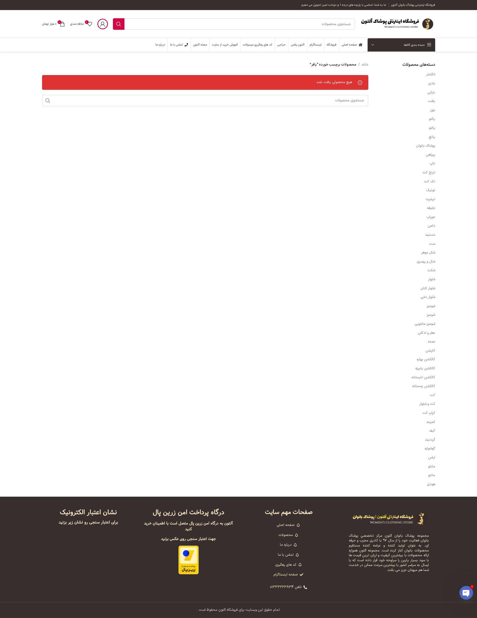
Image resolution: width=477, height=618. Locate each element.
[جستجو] (118, 24)
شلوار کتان (427, 288)
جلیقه (431, 208)
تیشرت (430, 199)
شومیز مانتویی (425, 324)
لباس (431, 457)
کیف (432, 430)
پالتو (432, 119)
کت (432, 395)
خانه (365, 64)
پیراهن (430, 154)
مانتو (431, 466)
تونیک (430, 190)
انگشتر (430, 74)
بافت (431, 101)
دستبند (430, 234)
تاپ (432, 163)
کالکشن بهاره (426, 359)
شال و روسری (426, 261)
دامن (431, 225)
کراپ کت (428, 413)
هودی (431, 484)
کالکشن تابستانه (423, 377)
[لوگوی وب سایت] (397, 24)
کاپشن (430, 350)
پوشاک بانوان (425, 145)
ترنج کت (428, 172)
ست (432, 243)
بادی (431, 83)
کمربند (430, 422)
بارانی (431, 92)
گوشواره (430, 448)
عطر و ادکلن (426, 333)
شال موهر (428, 252)
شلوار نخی (428, 297)
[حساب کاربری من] (102, 24)
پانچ (432, 137)
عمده (431, 341)
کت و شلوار (427, 404)
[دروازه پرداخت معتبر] (189, 559)
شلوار (431, 279)
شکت (431, 270)
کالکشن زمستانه (423, 386)
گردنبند (430, 439)
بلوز (432, 110)
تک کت (429, 181)
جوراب (430, 217)
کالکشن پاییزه (425, 368)
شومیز (431, 306)
